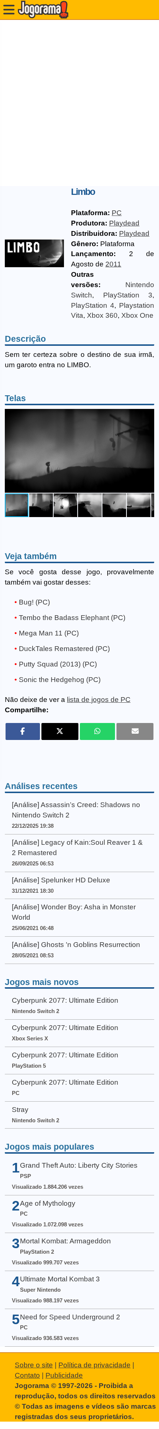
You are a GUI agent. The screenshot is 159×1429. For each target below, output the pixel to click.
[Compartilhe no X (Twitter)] (59, 731)
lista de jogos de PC (99, 699)
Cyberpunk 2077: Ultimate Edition (65, 1000)
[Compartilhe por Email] (134, 731)
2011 (113, 264)
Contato (27, 1375)
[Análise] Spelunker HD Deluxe (61, 880)
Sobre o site (34, 1365)
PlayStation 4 (92, 305)
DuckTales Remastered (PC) (64, 648)
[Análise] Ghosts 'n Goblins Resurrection (76, 944)
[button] (147, 451)
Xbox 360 (102, 315)
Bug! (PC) (34, 602)
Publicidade (64, 1375)
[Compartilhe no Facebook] (23, 731)
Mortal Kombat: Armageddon (65, 1241)
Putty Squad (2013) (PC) (58, 664)
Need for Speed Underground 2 (70, 1317)
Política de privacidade (94, 1365)
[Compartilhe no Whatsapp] (97, 731)
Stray (20, 1109)
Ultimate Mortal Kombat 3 (60, 1279)
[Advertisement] (79, 103)
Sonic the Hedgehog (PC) (60, 679)
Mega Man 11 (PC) (49, 633)
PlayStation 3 (128, 295)
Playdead (124, 223)
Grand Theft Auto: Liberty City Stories (79, 1165)
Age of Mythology (47, 1203)
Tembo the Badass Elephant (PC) (72, 617)
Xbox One (137, 315)
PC (117, 213)
